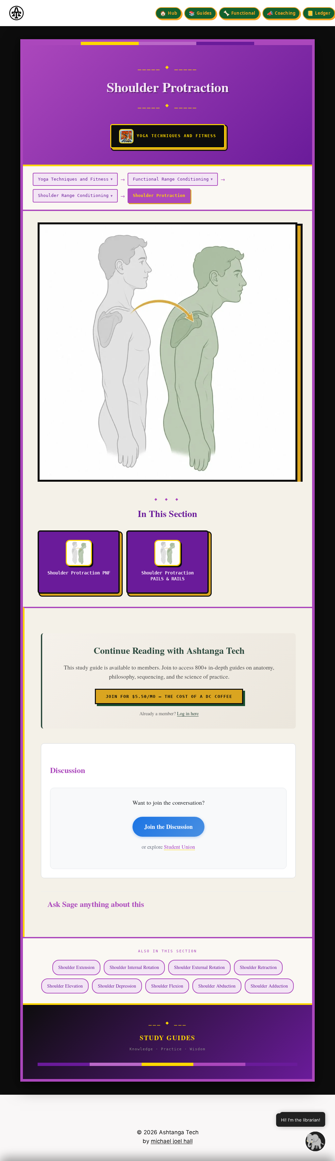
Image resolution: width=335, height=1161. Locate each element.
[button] (315, 1141)
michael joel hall (172, 1141)
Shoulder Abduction (217, 986)
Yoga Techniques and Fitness (75, 179)
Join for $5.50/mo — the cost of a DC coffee (169, 696)
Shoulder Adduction (269, 986)
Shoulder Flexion (167, 986)
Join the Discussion (168, 826)
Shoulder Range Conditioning (75, 195)
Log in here (188, 713)
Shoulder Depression (117, 986)
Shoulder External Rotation (199, 967)
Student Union (179, 846)
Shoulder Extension (76, 967)
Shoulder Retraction (258, 967)
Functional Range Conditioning (173, 179)
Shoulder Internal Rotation (134, 967)
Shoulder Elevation (65, 986)
